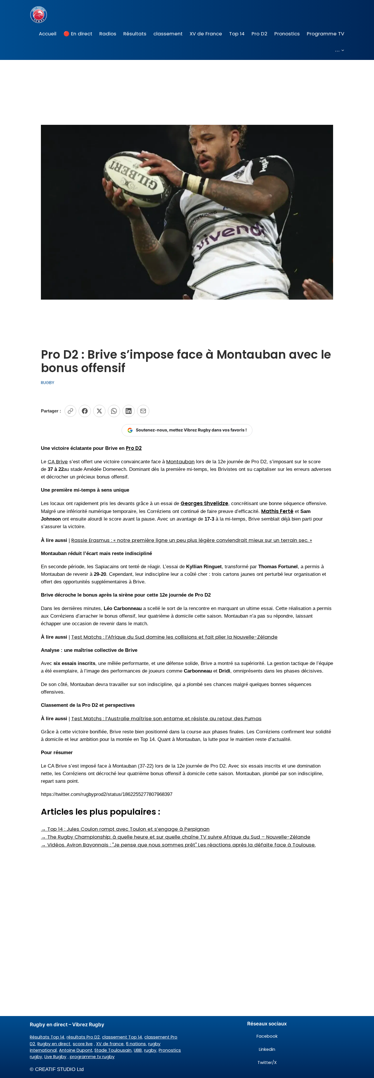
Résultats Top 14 (47, 1037)
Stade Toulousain (112, 1050)
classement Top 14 (122, 1037)
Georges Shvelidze (204, 503)
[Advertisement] (187, 895)
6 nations (136, 1044)
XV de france (110, 1044)
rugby (150, 1050)
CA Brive (58, 461)
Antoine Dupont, (76, 1050)
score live (83, 1044)
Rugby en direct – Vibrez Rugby (67, 1024)
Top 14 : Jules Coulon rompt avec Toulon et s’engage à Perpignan (125, 828)
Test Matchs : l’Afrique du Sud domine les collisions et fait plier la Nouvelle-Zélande (174, 636)
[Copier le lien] (70, 411)
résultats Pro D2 (83, 1037)
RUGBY (47, 383)
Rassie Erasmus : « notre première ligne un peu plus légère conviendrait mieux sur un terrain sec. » (191, 540)
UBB (138, 1050)
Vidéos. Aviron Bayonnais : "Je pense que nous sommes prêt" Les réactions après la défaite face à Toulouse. (178, 844)
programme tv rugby (92, 1057)
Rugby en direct (53, 1044)
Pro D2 (134, 448)
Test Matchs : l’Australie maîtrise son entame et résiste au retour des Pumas (166, 718)
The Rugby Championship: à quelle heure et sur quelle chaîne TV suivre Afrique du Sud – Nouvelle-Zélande (175, 836)
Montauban (180, 461)
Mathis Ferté (277, 511)
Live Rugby (55, 1057)
